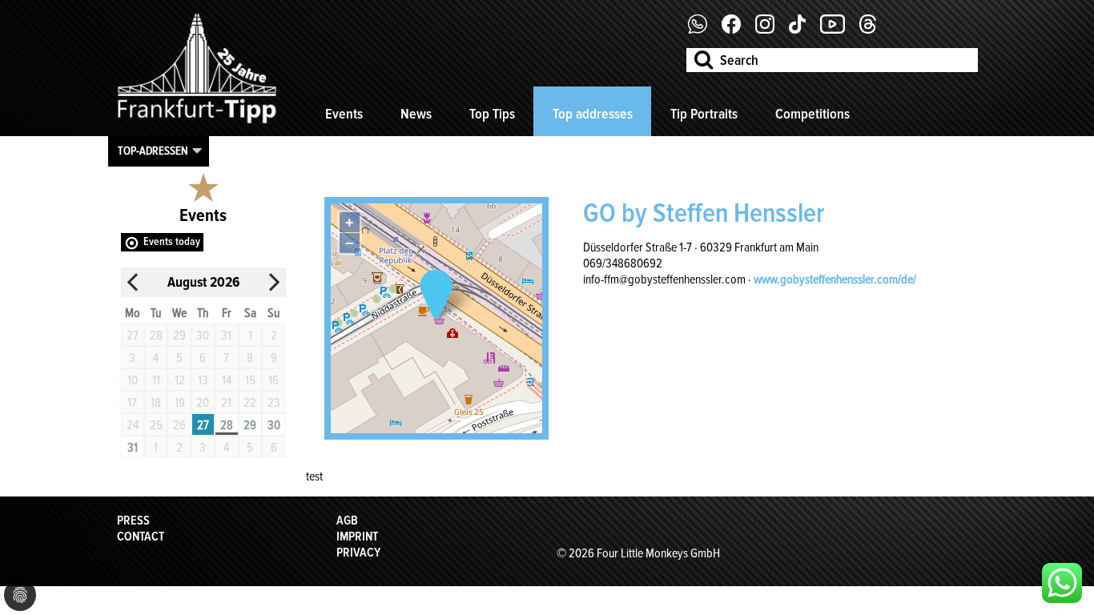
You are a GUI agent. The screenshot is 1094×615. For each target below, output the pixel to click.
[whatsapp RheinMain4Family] (1062, 583)
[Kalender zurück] (133, 282)
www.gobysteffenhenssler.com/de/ (835, 279)
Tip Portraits (704, 114)
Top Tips (492, 114)
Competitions (812, 114)
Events (344, 114)
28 (226, 425)
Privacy (358, 553)
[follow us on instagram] (770, 30)
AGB (347, 520)
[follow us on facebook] (703, 30)
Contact (140, 537)
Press (133, 520)
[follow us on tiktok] (803, 30)
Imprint (357, 537)
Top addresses (593, 114)
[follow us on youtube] (838, 30)
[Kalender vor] (274, 282)
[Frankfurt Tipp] (197, 124)
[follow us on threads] (873, 30)
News (416, 114)
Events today (171, 241)
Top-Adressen (153, 150)
